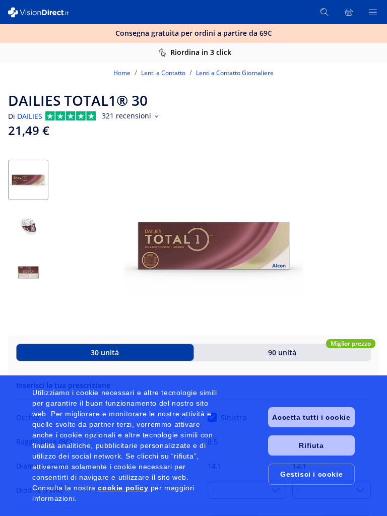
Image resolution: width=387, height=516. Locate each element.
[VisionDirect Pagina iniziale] (44, 12)
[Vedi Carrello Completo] (349, 12)
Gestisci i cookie (311, 474)
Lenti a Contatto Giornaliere (235, 73)
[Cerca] (324, 12)
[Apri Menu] (373, 12)
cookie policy (123, 488)
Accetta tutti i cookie (311, 417)
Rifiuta (311, 445)
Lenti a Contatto (163, 73)
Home (122, 73)
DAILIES (29, 116)
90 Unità (282, 352)
